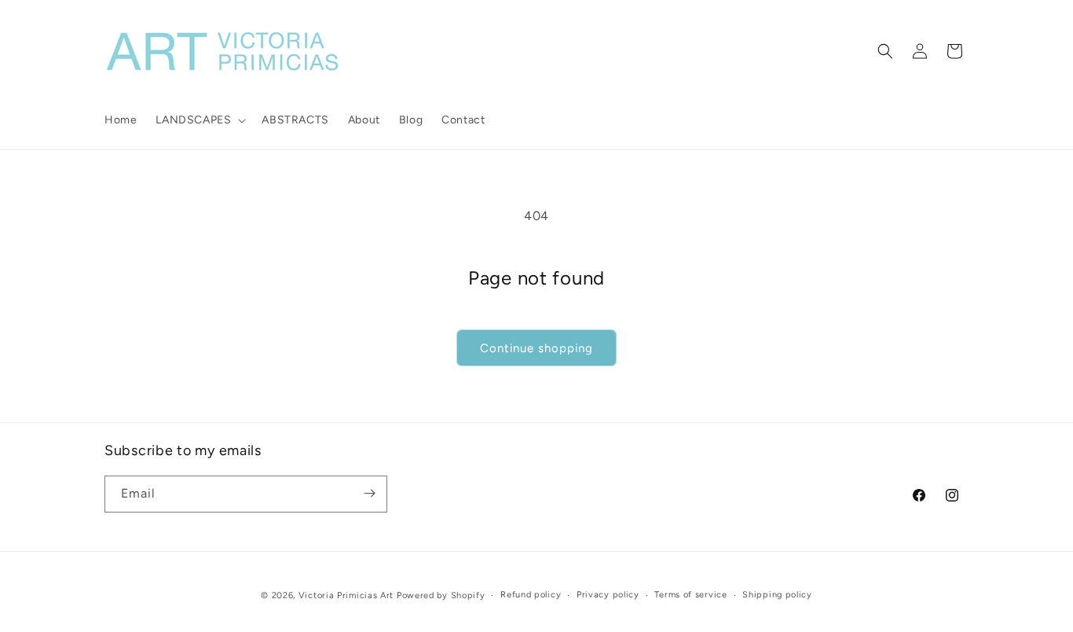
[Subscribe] (369, 493)
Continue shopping (536, 348)
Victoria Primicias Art (346, 595)
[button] (199, 120)
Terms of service (690, 595)
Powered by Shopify (441, 595)
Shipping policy (777, 595)
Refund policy (530, 595)
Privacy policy (608, 595)
